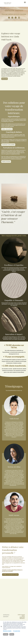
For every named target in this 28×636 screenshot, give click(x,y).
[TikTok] (16, 17)
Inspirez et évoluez (6, 161)
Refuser (12, 634)
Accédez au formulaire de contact (10, 574)
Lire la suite (4, 78)
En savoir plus (16, 630)
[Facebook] (9, 17)
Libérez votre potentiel (7, 129)
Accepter (6, 634)
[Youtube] (19, 17)
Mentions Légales (7, 630)
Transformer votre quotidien (8, 144)
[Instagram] (12, 17)
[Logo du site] (7, 4)
